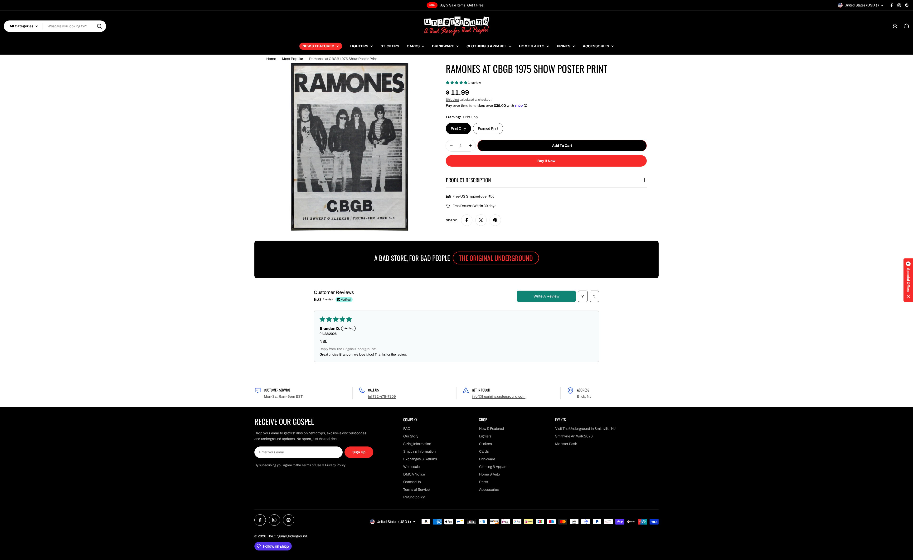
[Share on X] (481, 220)
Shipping (452, 99)
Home (271, 59)
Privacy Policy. (335, 465)
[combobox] (55, 26)
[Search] (99, 26)
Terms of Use (311, 465)
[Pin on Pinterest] (495, 220)
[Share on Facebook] (466, 220)
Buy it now (546, 161)
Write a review (546, 296)
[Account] (895, 26)
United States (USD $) (862, 5)
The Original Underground (287, 536)
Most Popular (292, 59)
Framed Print (488, 128)
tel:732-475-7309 (382, 396)
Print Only (458, 128)
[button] (457, 82)
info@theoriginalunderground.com (498, 396)
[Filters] (583, 296)
